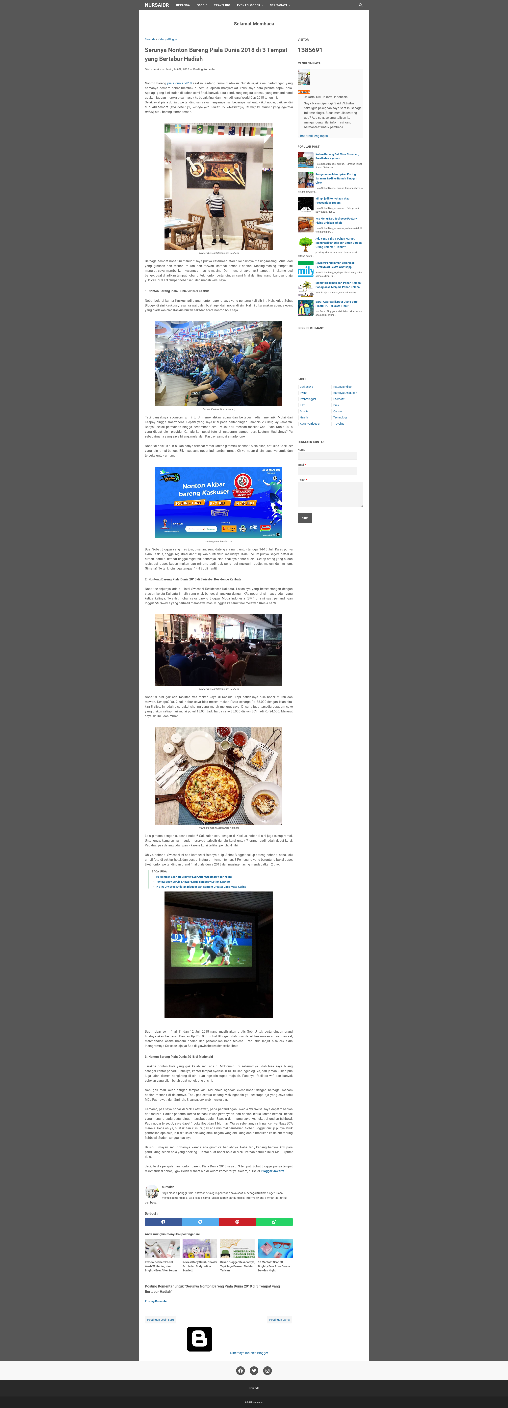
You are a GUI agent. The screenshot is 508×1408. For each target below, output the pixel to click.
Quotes (337, 411)
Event (303, 392)
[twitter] (200, 1222)
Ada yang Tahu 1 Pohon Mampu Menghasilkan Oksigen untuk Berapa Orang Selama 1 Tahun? (339, 243)
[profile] (304, 83)
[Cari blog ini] (360, 5)
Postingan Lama (279, 1319)
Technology (340, 417)
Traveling (222, 5)
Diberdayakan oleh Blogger (248, 1353)
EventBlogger (249, 5)
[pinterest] (237, 1222)
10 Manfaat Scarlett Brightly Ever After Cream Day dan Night (194, 876)
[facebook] (163, 1222)
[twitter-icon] (254, 1370)
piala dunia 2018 (179, 83)
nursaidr (157, 5)
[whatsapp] (274, 1222)
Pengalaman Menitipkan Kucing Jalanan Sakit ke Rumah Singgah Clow (336, 178)
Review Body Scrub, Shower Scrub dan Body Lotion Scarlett (193, 881)
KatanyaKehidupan (345, 392)
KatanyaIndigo (342, 386)
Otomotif (338, 399)
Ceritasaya (306, 386)
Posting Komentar (204, 69)
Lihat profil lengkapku (313, 136)
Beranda (183, 5)
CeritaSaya (279, 5)
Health (304, 417)
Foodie (202, 5)
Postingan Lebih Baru (160, 1319)
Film (302, 405)
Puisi (336, 405)
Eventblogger (308, 399)
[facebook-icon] (240, 1370)
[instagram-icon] (267, 1370)
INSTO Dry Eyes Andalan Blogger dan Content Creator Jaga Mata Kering (201, 886)
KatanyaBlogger (310, 423)
